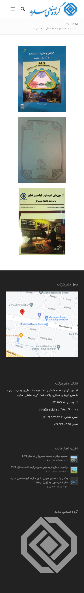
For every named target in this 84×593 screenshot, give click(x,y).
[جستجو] (22, 9)
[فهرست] (14, 9)
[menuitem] (22, 9)
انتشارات (71, 24)
